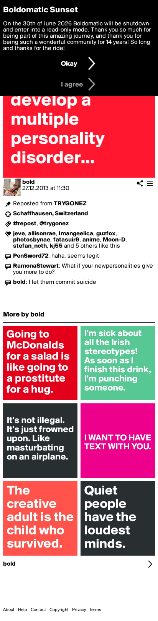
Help (22, 610)
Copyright (59, 610)
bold (28, 182)
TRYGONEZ (70, 204)
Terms (95, 610)
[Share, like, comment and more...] (40, 400)
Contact (38, 610)
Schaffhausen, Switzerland (50, 214)
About (9, 610)
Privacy (79, 610)
